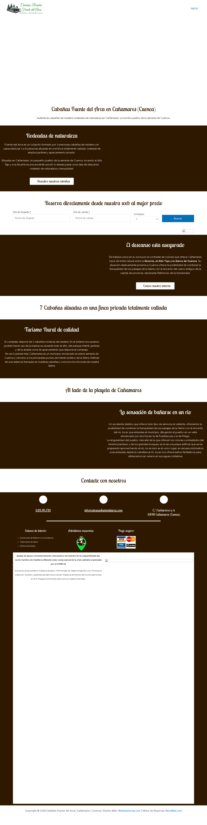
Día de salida (81, 212)
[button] (52, 181)
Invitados (139, 214)
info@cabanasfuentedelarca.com (103, 510)
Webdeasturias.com (129, 810)
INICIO (194, 8)
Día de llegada (22, 212)
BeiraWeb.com (174, 810)
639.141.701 (43, 510)
